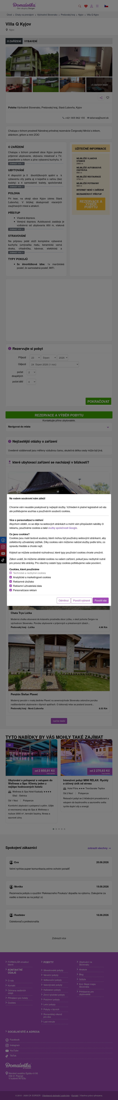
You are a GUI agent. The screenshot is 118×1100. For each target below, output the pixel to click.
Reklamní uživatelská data (27, 586)
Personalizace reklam (25, 590)
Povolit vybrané (81, 600)
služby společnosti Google (62, 528)
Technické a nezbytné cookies (29, 573)
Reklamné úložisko (23, 581)
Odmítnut (64, 600)
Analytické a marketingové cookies (32, 577)
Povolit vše (101, 600)
